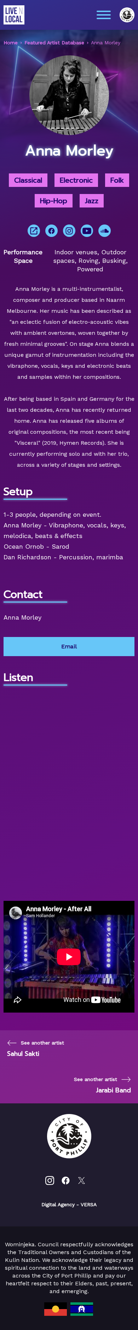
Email (69, 646)
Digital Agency (58, 1204)
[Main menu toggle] (103, 14)
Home (11, 42)
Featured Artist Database (54, 42)
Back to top (112, 1314)
